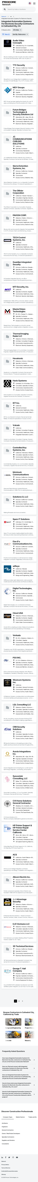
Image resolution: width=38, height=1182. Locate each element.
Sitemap (3, 1174)
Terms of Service (5, 1168)
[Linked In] (2, 1157)
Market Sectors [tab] (20, 1117)
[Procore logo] (9, 2)
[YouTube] (17, 1157)
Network (6, 4)
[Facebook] (5, 1157)
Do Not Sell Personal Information (9, 1171)
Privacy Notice (5, 1164)
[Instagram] (13, 1157)
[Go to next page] (22, 1001)
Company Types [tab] (7, 1117)
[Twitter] (9, 1157)
